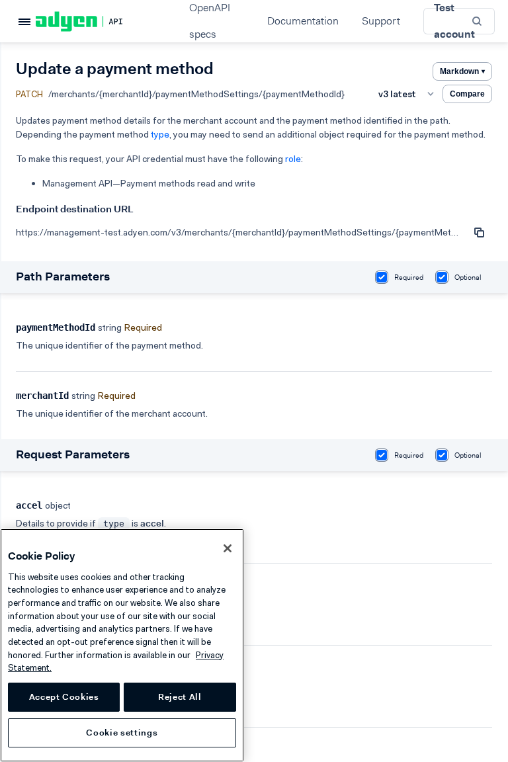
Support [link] (381, 21)
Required (408, 277)
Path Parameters (63, 276)
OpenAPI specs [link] (209, 21)
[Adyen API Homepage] (102, 21)
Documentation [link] (303, 21)
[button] (478, 21)
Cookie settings (121, 732)
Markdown (462, 71)
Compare (467, 94)
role (293, 159)
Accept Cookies (64, 696)
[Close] (227, 548)
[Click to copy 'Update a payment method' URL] (479, 232)
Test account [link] (454, 21)
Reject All (180, 696)
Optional (468, 277)
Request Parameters (73, 454)
